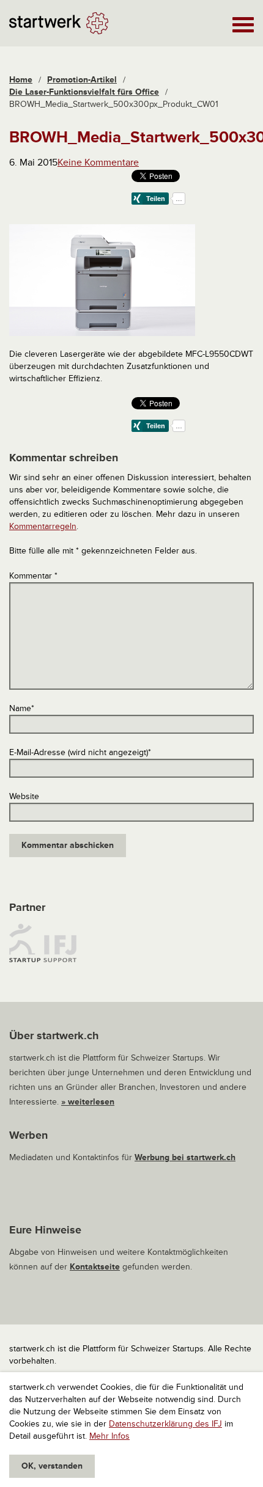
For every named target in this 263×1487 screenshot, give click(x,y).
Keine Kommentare (98, 162)
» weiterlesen (87, 1102)
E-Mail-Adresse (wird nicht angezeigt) (80, 752)
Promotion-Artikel (82, 80)
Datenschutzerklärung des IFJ (165, 1424)
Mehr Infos (109, 1436)
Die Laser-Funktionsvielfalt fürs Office (84, 92)
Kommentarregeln (42, 526)
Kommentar (33, 576)
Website (24, 796)
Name (21, 708)
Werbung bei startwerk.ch (185, 1157)
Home (20, 80)
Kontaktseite (95, 1267)
